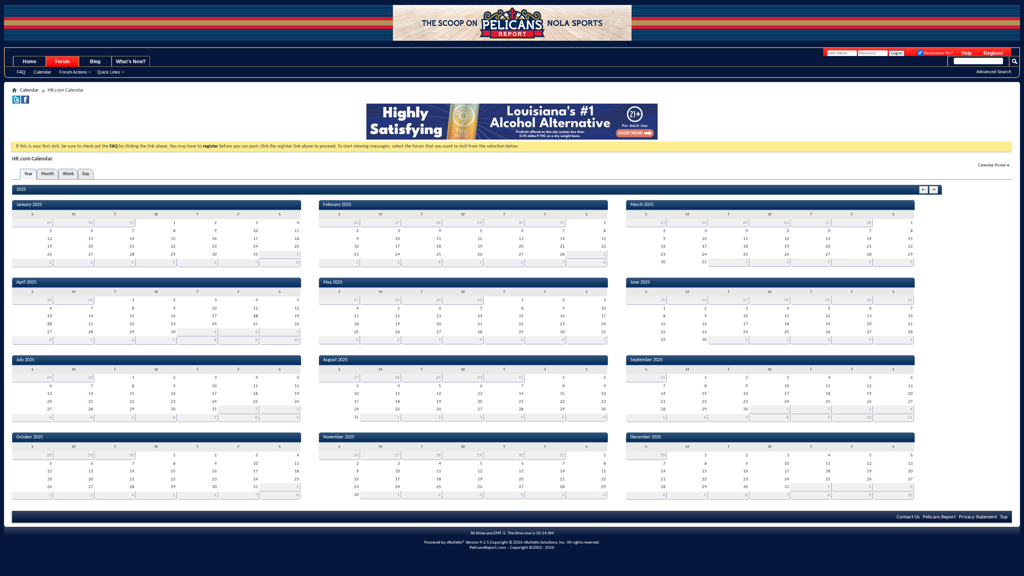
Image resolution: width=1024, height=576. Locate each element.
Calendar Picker (992, 165)
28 (438, 223)
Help (966, 53)
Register (993, 53)
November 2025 (338, 437)
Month (47, 174)
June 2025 (640, 282)
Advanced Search (993, 71)
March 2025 (642, 204)
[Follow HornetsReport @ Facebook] (25, 102)
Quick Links (108, 72)
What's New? (131, 61)
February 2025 (337, 204)
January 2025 (29, 204)
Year (28, 174)
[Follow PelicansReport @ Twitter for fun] (16, 102)
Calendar (42, 72)
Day (85, 174)
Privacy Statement (978, 517)
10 (296, 340)
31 (131, 223)
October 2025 (29, 437)
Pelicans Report (939, 517)
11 (910, 418)
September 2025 (646, 360)
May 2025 (332, 282)
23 (662, 223)
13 (49, 316)
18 (255, 316)
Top (1004, 517)
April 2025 (26, 282)
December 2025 (645, 437)
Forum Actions (73, 72)
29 (49, 223)
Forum (62, 61)
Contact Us (908, 517)
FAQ (21, 72)
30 (90, 223)
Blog (95, 61)
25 (745, 223)
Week (68, 174)
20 (49, 324)
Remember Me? (938, 53)
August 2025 (335, 360)
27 (397, 223)
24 (704, 223)
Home (29, 61)
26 (356, 223)
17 (704, 246)
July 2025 (25, 360)
